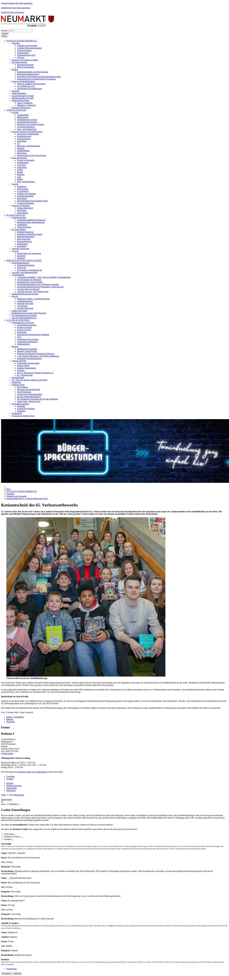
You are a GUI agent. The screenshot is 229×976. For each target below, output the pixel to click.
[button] (21, 41)
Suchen (4, 30)
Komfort (7, 839)
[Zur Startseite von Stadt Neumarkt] (27, 26)
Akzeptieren (6, 974)
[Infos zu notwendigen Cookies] (15, 834)
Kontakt (9, 783)
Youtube (9, 779)
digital (19, 795)
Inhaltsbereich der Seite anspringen (15, 8)
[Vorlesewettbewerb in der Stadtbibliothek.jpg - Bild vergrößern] (85, 676)
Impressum (11, 790)
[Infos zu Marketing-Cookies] (22, 837)
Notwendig (9, 834)
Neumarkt (10, 722)
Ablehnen (17, 974)
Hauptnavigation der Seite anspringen (16, 3)
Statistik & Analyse (12, 836)
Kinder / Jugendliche (15, 717)
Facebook (10, 776)
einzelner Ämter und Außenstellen (32, 772)
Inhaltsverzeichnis (13, 786)
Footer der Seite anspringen (12, 12)
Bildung (9, 719)
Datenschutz (11, 788)
